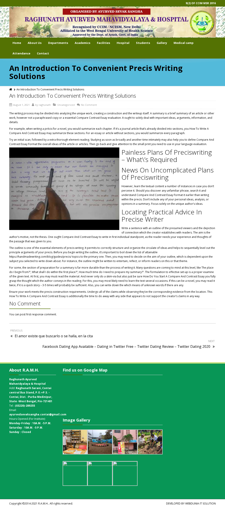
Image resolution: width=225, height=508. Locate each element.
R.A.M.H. (43, 503)
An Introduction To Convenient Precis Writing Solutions (72, 95)
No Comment (89, 104)
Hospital (123, 43)
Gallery (162, 43)
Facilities (103, 43)
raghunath (45, 104)
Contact (43, 53)
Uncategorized (66, 104)
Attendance (21, 53)
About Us (35, 43)
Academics (82, 43)
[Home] (11, 89)
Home (17, 43)
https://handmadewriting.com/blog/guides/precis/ (40, 256)
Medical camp (184, 43)
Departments (58, 43)
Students (143, 43)
